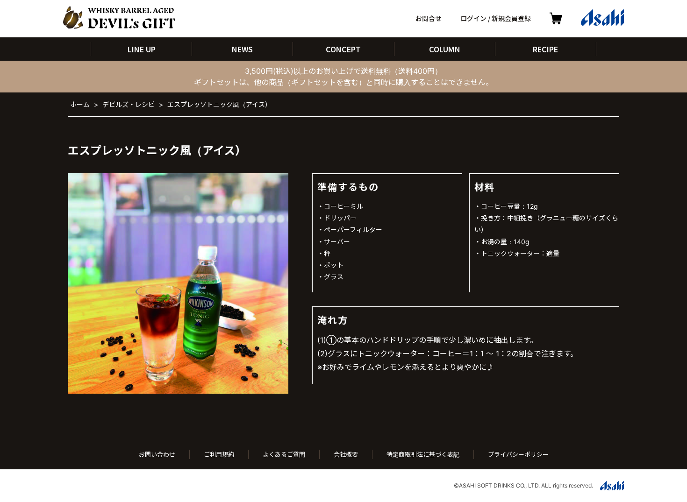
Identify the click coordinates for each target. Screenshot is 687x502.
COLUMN (444, 49)
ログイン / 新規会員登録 (495, 18)
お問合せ (428, 18)
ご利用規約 (219, 454)
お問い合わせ (157, 454)
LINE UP (142, 49)
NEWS (242, 49)
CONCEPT (343, 49)
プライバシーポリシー (518, 454)
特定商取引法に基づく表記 (422, 454)
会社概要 (346, 454)
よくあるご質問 (284, 454)
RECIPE (545, 49)
